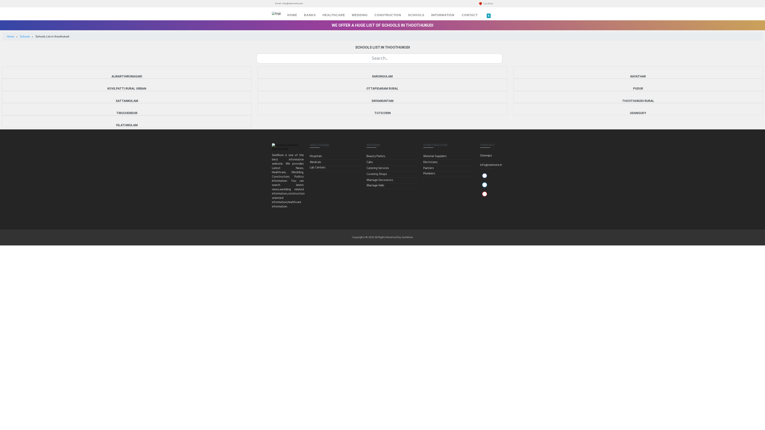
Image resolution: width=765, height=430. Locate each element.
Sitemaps (486, 156)
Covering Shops (377, 174)
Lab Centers (318, 168)
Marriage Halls (375, 186)
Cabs (370, 162)
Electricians (430, 162)
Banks (310, 15)
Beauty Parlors (376, 156)
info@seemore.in (491, 165)
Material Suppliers (435, 156)
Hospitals (316, 156)
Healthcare (334, 15)
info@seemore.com (292, 4)
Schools (416, 15)
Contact (470, 15)
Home (292, 15)
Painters (428, 168)
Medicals (315, 162)
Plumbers (429, 174)
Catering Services (378, 168)
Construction (388, 15)
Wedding (360, 15)
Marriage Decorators (380, 180)
